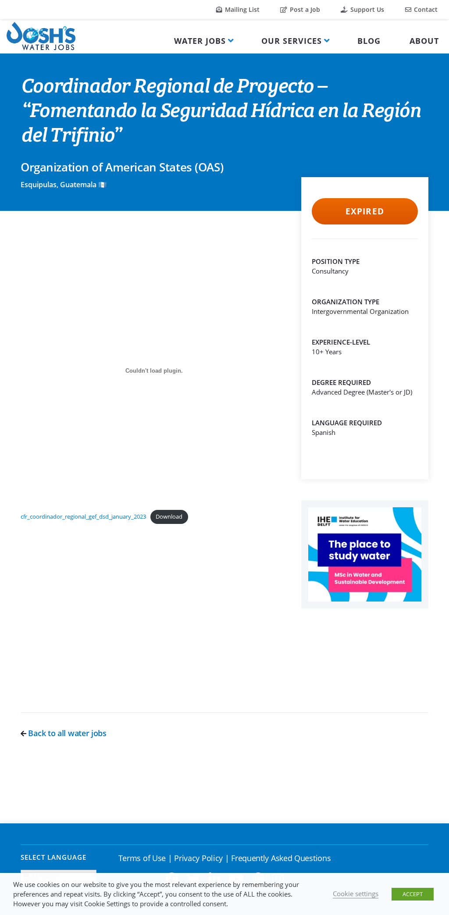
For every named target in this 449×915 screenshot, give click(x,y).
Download (169, 516)
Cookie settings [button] (355, 893)
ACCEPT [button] (413, 894)
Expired (365, 211)
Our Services (291, 41)
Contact (425, 9)
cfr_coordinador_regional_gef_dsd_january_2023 (83, 516)
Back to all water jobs (66, 733)
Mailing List (241, 9)
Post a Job (304, 9)
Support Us (366, 9)
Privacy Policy (198, 858)
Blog (369, 41)
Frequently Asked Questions (281, 858)
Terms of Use (142, 858)
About (424, 41)
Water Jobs (200, 41)
